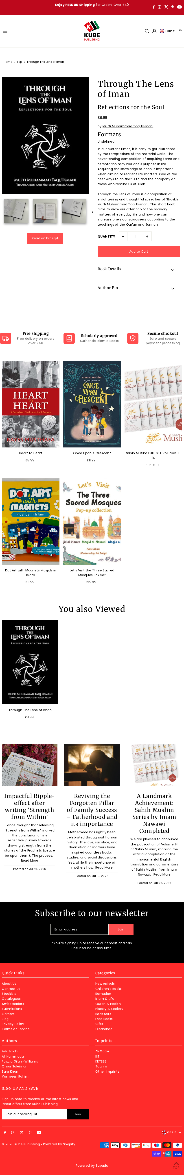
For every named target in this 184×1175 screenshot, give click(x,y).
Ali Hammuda (13, 1056)
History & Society (109, 1009)
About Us (9, 983)
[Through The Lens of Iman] (30, 662)
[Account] (154, 31)
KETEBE (100, 1061)
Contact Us (11, 988)
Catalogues (11, 998)
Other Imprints (107, 1071)
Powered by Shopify (59, 1144)
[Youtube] (179, 7)
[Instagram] (159, 7)
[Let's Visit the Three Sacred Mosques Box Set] (92, 521)
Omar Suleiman (15, 1066)
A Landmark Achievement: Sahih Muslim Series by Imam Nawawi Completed (154, 813)
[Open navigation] (41, 30)
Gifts (99, 1024)
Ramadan (103, 993)
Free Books (104, 1019)
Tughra (101, 1066)
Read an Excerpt (45, 238)
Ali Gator (102, 1051)
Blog (5, 1019)
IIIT (97, 1056)
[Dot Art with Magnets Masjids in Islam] (30, 521)
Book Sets (103, 1014)
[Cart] (180, 31)
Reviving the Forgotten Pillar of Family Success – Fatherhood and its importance (91, 810)
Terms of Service (16, 1029)
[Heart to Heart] (30, 404)
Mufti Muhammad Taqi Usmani (128, 126)
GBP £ (170, 31)
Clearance (103, 1029)
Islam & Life (104, 998)
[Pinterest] (172, 7)
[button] (139, 269)
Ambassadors (13, 1004)
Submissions (12, 1009)
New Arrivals (105, 983)
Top (19, 62)
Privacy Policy (13, 1024)
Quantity (106, 236)
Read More (29, 860)
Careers (8, 1014)
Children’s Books (108, 988)
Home (8, 62)
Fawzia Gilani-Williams (20, 1061)
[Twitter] (166, 7)
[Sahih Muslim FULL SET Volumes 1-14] (153, 404)
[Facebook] (154, 7)
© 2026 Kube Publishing (21, 1144)
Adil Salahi (10, 1051)
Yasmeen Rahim (15, 1076)
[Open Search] (147, 31)
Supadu (102, 1165)
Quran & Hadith (108, 1004)
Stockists (9, 993)
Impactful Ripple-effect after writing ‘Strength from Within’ (29, 806)
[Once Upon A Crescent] (92, 404)
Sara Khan (10, 1071)
